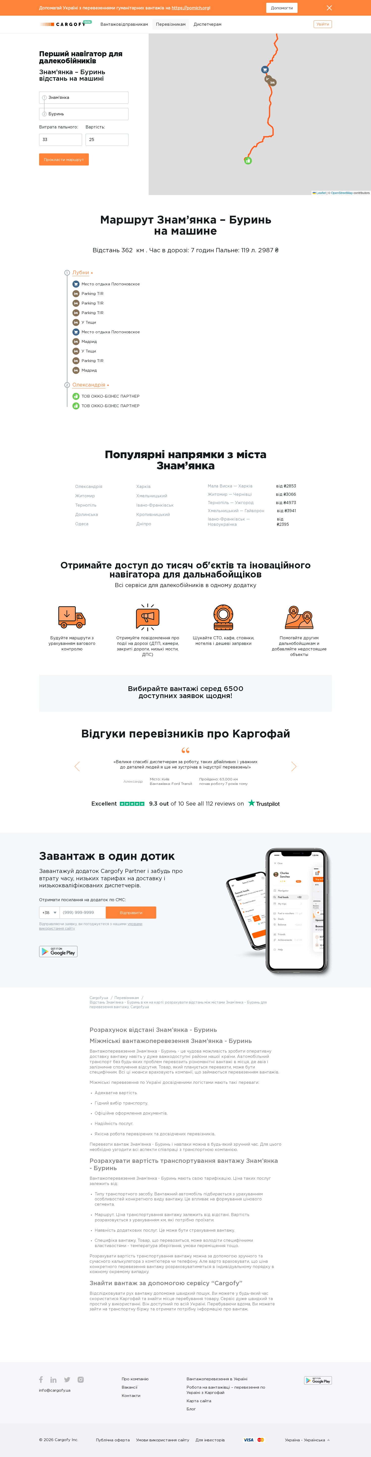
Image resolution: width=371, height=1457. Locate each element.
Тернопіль (85, 505)
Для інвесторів (210, 1440)
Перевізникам (171, 24)
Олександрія (88, 486)
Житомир (85, 495)
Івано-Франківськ (155, 505)
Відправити (131, 913)
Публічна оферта (113, 1440)
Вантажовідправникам (124, 24)
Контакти (131, 1395)
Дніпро (143, 523)
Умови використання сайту (162, 1440)
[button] (265, 69)
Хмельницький (151, 495)
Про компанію (135, 1379)
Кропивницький (153, 514)
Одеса (81, 523)
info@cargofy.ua (54, 1390)
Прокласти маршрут (64, 159)
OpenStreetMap (342, 192)
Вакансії (130, 1387)
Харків (143, 486)
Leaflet (321, 192)
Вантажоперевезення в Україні (217, 1379)
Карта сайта (199, 1401)
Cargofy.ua (99, 998)
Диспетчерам (207, 24)
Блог (191, 1409)
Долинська (86, 514)
